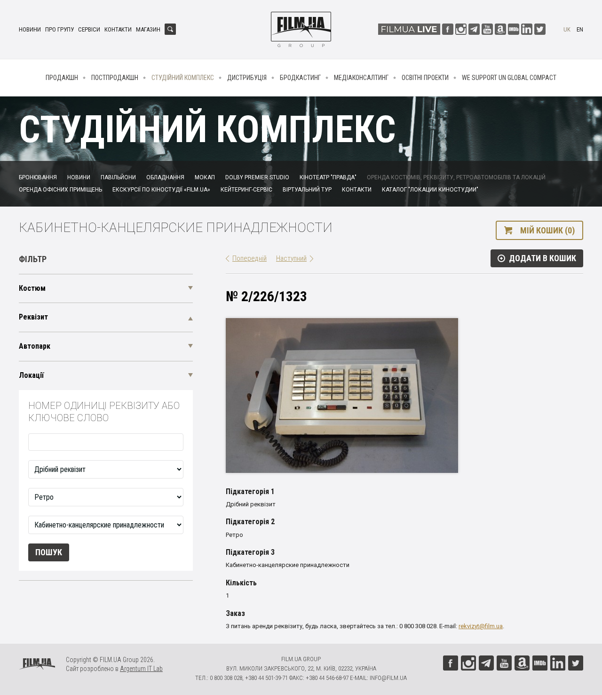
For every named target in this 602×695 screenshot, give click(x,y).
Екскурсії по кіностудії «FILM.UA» (161, 189)
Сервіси (89, 29)
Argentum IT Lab (141, 668)
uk (566, 29)
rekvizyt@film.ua (481, 626)
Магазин (148, 29)
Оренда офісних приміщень (60, 189)
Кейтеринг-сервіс (246, 189)
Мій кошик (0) (547, 230)
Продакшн (62, 77)
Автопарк (34, 346)
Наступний (291, 258)
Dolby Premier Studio (257, 177)
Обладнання (165, 177)
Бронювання (38, 177)
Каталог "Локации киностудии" (430, 189)
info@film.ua (388, 677)
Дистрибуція (247, 77)
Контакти (118, 29)
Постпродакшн (114, 77)
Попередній (249, 258)
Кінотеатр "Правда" (328, 177)
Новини (30, 29)
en (580, 29)
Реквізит (33, 316)
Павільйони (118, 177)
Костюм (32, 288)
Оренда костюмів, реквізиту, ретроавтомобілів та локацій (456, 177)
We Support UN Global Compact (509, 77)
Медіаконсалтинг (361, 77)
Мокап (205, 177)
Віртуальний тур (307, 189)
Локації (31, 375)
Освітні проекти (425, 77)
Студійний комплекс (182, 77)
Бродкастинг (300, 77)
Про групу (59, 29)
